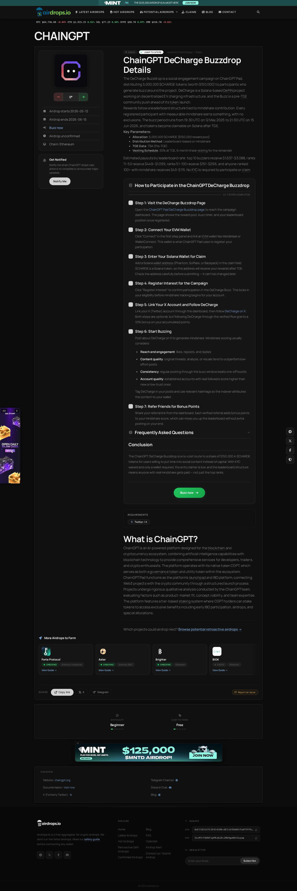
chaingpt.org (62, 780)
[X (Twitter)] (49, 855)
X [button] (17, 410)
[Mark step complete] (130, 203)
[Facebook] (58, 855)
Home (53, 12)
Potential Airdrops (158, 12)
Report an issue (246, 692)
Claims (190, 12)
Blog (209, 12)
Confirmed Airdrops (130, 857)
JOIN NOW (190, 2)
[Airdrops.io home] (49, 823)
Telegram (102, 692)
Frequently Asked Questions (164, 432)
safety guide (92, 839)
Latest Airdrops (91, 12)
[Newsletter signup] (67, 855)
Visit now (69, 787)
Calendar (152, 841)
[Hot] (83, 97)
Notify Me (60, 181)
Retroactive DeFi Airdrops (128, 849)
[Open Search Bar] (258, 12)
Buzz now (56, 128)
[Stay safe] (290, 460)
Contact (229, 12)
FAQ (148, 835)
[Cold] (58, 97)
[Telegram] (40, 855)
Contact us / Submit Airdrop (158, 855)
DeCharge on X (235, 311)
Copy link (64, 692)
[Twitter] (290, 441)
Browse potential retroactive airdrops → (210, 629)
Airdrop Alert (154, 847)
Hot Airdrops (124, 12)
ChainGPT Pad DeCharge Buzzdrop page (177, 209)
